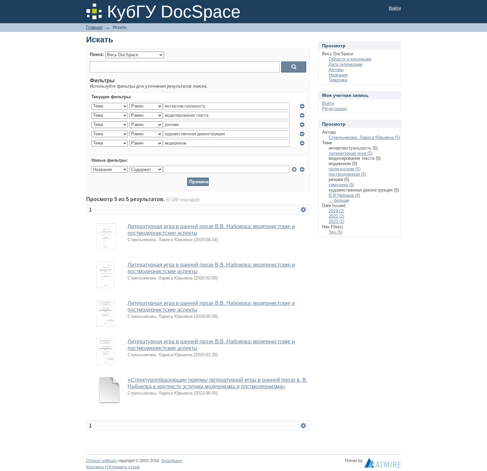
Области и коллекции (350, 59)
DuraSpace (171, 460)
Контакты (95, 467)
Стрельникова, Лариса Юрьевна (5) (364, 137)
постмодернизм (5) (347, 174)
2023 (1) (336, 221)
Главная (94, 27)
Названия (338, 74)
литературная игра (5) (350, 153)
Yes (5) (335, 232)
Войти (395, 8)
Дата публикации (345, 64)
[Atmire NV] (382, 464)
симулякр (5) (341, 184)
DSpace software (101, 460)
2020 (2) (336, 216)
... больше (339, 200)
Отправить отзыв (123, 467)
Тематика (338, 79)
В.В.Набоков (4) (344, 195)
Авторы (336, 69)
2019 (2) (336, 210)
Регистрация (334, 108)
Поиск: (97, 54)
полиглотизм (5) (344, 168)
